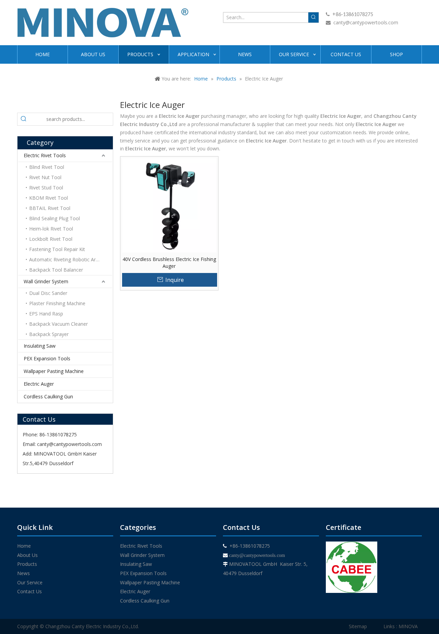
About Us (27, 555)
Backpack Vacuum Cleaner (58, 324)
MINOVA (408, 626)
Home (24, 546)
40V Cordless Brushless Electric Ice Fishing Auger (169, 262)
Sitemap (358, 626)
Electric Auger (39, 384)
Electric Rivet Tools (45, 155)
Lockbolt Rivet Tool (50, 239)
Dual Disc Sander (48, 293)
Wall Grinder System (46, 281)
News (23, 573)
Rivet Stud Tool (46, 187)
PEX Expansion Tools (47, 358)
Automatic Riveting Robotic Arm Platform (70, 259)
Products (27, 564)
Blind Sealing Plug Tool (54, 218)
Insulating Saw (40, 346)
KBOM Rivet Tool (48, 198)
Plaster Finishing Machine (57, 303)
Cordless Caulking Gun (48, 396)
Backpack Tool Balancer (56, 269)
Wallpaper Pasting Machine (54, 371)
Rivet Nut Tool (45, 177)
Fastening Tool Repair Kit (57, 249)
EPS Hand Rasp (46, 313)
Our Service (30, 582)
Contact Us (29, 591)
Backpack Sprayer (49, 334)
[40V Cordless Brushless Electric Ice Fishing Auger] (169, 204)
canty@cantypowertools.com (365, 22)
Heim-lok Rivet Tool (51, 228)
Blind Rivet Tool (46, 167)
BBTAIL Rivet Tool (49, 208)
